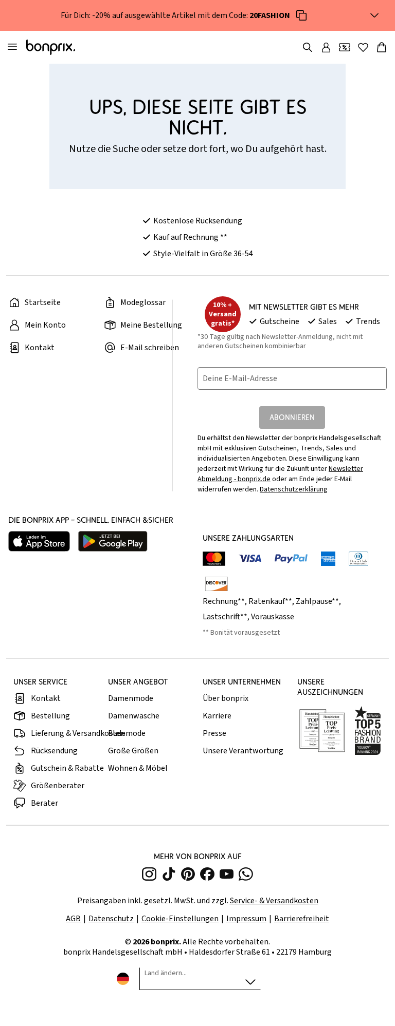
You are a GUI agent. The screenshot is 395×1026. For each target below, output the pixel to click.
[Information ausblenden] (374, 15)
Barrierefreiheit (301, 919)
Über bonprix (225, 698)
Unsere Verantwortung (243, 750)
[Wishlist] (363, 47)
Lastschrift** (225, 617)
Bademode (127, 733)
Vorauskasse (272, 617)
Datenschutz (111, 919)
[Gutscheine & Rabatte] (344, 47)
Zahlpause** (317, 601)
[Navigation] (12, 47)
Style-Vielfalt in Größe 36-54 (203, 254)
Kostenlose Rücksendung (197, 221)
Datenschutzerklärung (294, 489)
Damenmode (130, 698)
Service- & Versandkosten (274, 900)
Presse (214, 733)
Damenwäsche (133, 716)
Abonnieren (292, 417)
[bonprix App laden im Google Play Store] (113, 541)
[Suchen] (307, 47)
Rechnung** (224, 601)
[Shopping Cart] (381, 47)
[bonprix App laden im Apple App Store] (39, 541)
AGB (73, 919)
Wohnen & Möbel (138, 768)
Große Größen (133, 751)
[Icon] (301, 15)
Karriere (217, 715)
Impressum (246, 919)
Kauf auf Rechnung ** (190, 237)
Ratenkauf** (270, 601)
